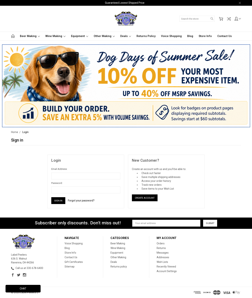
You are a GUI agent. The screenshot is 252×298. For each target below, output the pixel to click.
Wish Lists (162, 261)
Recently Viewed (166, 266)
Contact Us (224, 36)
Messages (163, 252)
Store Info (205, 36)
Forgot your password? (81, 200)
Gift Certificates (74, 261)
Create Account (145, 197)
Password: (57, 183)
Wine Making (54, 36)
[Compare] (229, 19)
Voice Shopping (171, 36)
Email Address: (59, 169)
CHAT (23, 288)
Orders (161, 243)
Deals (124, 36)
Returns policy (146, 36)
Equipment (78, 36)
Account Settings (167, 271)
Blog (190, 36)
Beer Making (28, 36)
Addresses (163, 257)
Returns (161, 248)
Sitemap (70, 266)
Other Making (103, 36)
